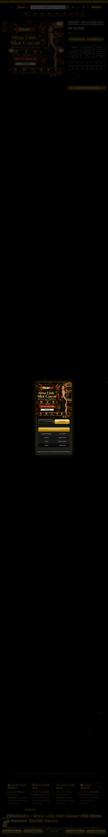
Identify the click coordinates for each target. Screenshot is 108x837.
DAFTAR (62, 421)
